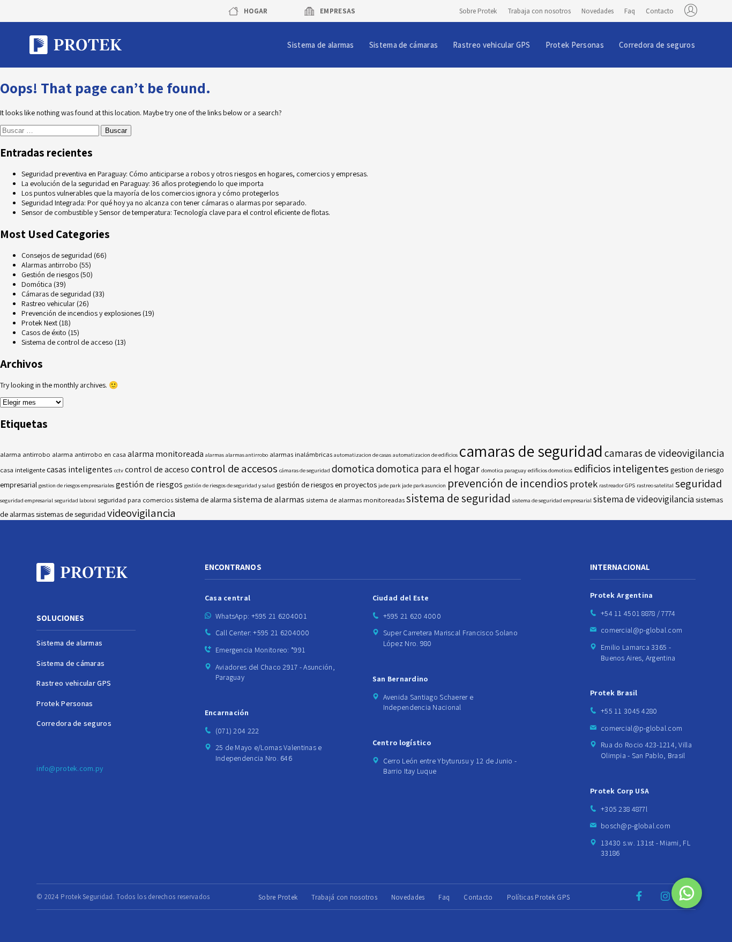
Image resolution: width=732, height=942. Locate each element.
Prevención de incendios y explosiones (81, 313)
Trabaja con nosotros (539, 11)
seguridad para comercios (135, 500)
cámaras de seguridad (304, 470)
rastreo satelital (655, 485)
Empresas (338, 11)
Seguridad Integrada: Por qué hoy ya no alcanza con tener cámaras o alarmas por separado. (164, 202)
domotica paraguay (503, 470)
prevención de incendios (507, 483)
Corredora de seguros (657, 45)
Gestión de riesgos (50, 274)
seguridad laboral (75, 500)
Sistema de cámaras (403, 45)
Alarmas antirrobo (49, 265)
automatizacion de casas (362, 454)
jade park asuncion (424, 485)
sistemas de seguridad (71, 514)
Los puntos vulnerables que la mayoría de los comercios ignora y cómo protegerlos (150, 193)
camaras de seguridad (531, 451)
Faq (629, 11)
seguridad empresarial (26, 500)
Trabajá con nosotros (344, 897)
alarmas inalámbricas (301, 454)
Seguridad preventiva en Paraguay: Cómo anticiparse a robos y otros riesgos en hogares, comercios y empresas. (194, 174)
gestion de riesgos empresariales (76, 485)
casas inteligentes (80, 469)
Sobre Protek (478, 11)
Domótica (36, 284)
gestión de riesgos (149, 484)
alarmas (214, 454)
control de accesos (234, 468)
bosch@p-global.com (635, 825)
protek (583, 483)
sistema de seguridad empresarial (552, 500)
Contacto (660, 11)
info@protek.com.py (69, 768)
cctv (118, 470)
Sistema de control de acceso (67, 342)
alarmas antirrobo (247, 454)
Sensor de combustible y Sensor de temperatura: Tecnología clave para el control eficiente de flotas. (175, 212)
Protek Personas (575, 45)
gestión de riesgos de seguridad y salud (229, 485)
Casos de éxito (43, 332)
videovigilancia (141, 513)
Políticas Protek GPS (538, 897)
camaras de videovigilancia (664, 453)
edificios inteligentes (621, 468)
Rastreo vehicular (48, 303)
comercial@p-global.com (641, 630)
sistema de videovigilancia (643, 499)
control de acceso (157, 469)
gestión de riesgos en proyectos (327, 484)
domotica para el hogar (428, 469)
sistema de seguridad (458, 498)
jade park (389, 485)
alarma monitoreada (166, 453)
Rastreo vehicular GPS (491, 45)
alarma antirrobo (25, 454)
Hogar (256, 11)
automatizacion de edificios (425, 454)
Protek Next (39, 323)
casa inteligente (22, 469)
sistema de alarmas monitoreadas (355, 500)
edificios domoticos (550, 470)
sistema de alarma (203, 499)
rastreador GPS (617, 485)
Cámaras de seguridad (56, 294)
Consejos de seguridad (56, 255)
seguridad (698, 483)
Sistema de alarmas (320, 45)
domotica (353, 469)
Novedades (597, 11)
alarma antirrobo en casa (89, 454)
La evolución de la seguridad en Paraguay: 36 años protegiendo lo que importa (142, 183)
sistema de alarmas (268, 499)
